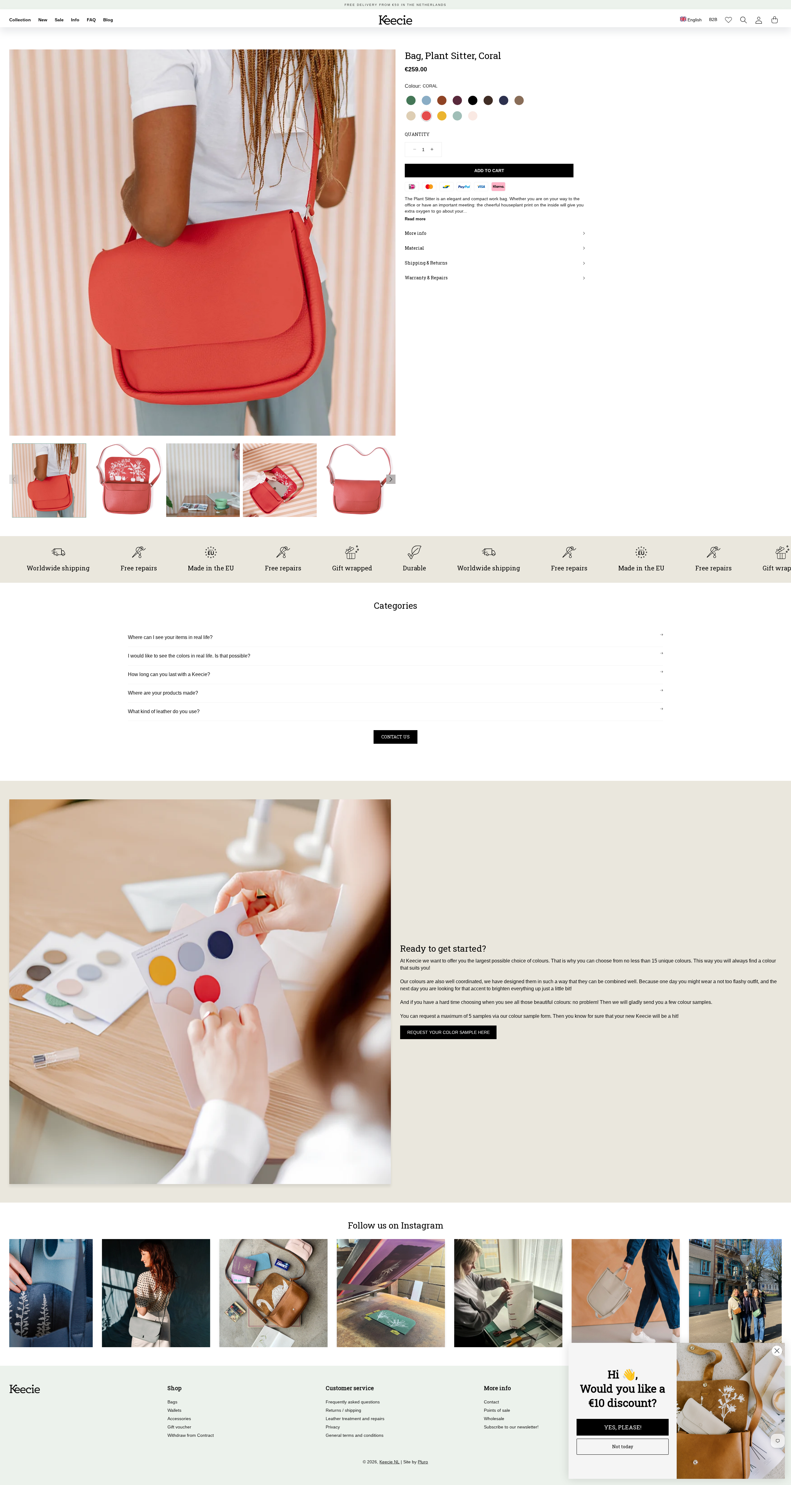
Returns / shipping (343, 1410)
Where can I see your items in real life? (170, 637)
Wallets (174, 1410)
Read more (415, 218)
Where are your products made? (163, 693)
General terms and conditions (354, 1435)
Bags (172, 1401)
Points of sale (497, 1410)
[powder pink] (472, 116)
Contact (491, 1401)
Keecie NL (389, 1461)
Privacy (333, 1426)
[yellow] (441, 116)
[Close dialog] (777, 1350)
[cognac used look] (441, 100)
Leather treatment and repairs (355, 1418)
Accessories (179, 1418)
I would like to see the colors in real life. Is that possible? (189, 655)
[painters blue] (426, 100)
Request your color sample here (448, 1032)
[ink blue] (503, 100)
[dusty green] (457, 116)
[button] (743, 20)
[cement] (411, 116)
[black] (472, 100)
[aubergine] (457, 100)
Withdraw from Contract (190, 1435)
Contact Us (395, 737)
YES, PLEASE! (622, 1427)
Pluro (423, 1461)
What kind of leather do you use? (164, 711)
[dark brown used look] (488, 100)
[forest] (411, 100)
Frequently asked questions (353, 1401)
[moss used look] (519, 100)
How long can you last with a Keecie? (169, 674)
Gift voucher (179, 1426)
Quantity (417, 134)
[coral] (426, 116)
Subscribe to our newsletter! (511, 1426)
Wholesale (494, 1418)
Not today (622, 1446)
